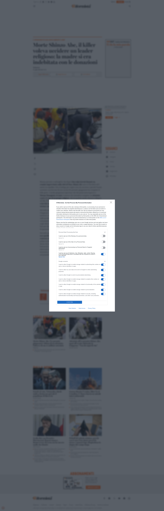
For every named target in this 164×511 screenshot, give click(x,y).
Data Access (82, 308)
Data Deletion (72, 308)
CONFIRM (70, 302)
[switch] (103, 236)
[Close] (111, 203)
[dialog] (82, 256)
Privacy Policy (91, 308)
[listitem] (82, 232)
